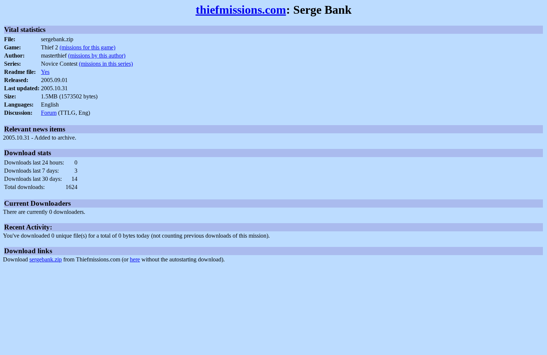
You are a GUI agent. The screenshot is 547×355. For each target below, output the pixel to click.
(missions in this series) (106, 64)
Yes (45, 72)
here (135, 259)
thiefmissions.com (241, 9)
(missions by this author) (96, 55)
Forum (49, 113)
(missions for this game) (87, 47)
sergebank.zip (45, 259)
